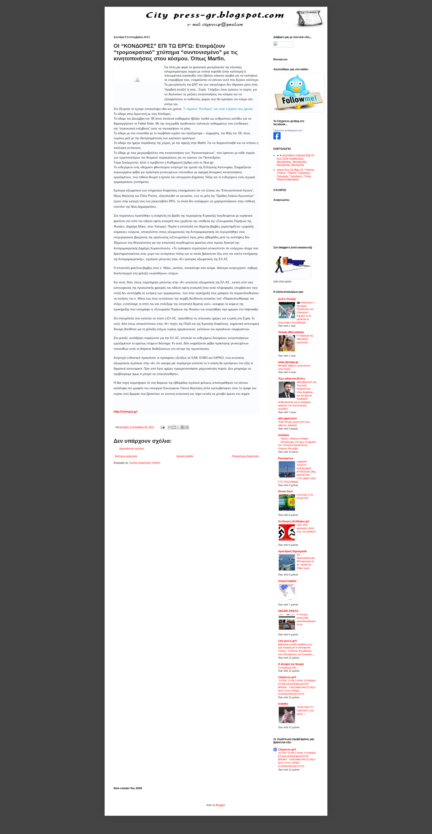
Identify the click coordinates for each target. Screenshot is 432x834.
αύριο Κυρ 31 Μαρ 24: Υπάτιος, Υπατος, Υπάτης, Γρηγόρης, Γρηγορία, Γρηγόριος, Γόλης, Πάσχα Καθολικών (296, 174)
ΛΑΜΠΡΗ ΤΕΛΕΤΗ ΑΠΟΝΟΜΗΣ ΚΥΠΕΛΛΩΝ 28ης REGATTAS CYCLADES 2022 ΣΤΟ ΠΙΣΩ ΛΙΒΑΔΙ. (297, 471)
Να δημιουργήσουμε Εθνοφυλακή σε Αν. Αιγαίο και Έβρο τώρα (306, 561)
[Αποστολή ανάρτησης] (162, 427)
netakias (283, 435)
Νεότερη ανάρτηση (126, 456)
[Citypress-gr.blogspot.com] (277, 138)
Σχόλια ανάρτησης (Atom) (144, 462)
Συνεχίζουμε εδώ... (288, 667)
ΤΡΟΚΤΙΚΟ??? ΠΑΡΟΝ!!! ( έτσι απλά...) (305, 710)
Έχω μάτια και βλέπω (291, 378)
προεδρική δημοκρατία (292, 551)
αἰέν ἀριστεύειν (287, 418)
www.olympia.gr (288, 362)
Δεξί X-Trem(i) (287, 299)
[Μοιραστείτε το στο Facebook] (182, 427)
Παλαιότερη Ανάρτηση (245, 456)
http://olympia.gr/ (126, 411)
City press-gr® (287, 641)
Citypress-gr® (287, 677)
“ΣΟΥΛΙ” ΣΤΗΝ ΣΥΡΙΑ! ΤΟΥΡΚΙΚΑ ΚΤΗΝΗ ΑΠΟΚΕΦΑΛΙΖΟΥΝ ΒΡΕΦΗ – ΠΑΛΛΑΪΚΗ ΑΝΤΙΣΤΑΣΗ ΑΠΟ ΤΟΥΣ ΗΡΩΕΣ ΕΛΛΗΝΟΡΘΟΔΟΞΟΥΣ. (296, 687)
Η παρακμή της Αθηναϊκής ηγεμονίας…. (305, 339)
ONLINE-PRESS (288, 611)
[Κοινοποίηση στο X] (178, 427)
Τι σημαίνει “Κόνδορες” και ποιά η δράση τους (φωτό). (218, 109)
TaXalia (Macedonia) (291, 332)
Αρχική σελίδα (184, 456)
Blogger (220, 805)
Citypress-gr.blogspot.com (287, 130)
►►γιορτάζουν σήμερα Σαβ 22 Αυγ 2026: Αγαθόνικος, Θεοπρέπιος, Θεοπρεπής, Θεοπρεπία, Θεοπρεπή (295, 160)
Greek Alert (285, 491)
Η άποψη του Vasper (291, 664)
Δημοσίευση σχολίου (131, 448)
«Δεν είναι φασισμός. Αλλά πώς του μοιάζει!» (306, 528)
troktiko (283, 703)
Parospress (285, 458)
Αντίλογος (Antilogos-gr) (293, 521)
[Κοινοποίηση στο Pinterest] (187, 427)
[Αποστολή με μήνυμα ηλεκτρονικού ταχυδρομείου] (170, 427)
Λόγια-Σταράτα (287, 581)
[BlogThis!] (174, 427)
